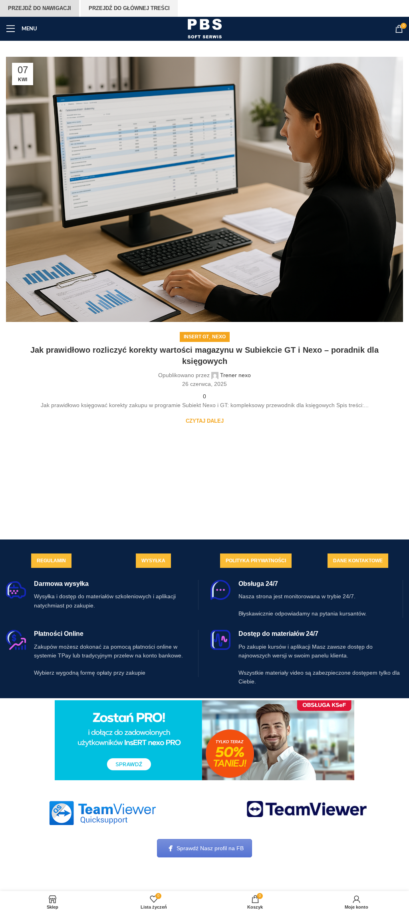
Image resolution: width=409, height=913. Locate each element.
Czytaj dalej (205, 421)
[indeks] (102, 813)
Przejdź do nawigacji (39, 8)
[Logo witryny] (204, 28)
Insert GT (196, 337)
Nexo (219, 337)
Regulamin (51, 560)
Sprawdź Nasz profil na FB (210, 848)
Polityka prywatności (256, 560)
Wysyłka (153, 560)
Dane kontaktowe (358, 560)
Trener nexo (235, 375)
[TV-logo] (307, 809)
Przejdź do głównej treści (129, 8)
